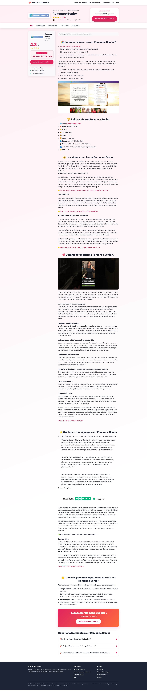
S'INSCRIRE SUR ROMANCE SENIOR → (71, 421)
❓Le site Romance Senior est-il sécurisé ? (75, 639)
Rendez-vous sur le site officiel (70, 46)
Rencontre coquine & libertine (82, 672)
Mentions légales (102, 674)
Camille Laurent (62, 20)
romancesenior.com (73, 124)
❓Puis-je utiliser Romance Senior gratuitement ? (78, 646)
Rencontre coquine (95, 2)
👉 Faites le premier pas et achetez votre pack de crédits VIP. (79, 247)
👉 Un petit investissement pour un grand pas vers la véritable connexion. (83, 190)
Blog (117, 2)
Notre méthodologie (103, 672)
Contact (99, 677)
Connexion (65, 25)
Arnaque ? (75, 25)
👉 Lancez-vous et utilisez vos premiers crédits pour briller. (78, 211)
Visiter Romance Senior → (104, 19)
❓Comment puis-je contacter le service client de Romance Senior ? (84, 653)
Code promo (52, 25)
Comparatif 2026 (108, 2)
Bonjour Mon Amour (40, 3)
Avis (31, 25)
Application (40, 25)
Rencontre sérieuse (80, 2)
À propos (100, 669)
